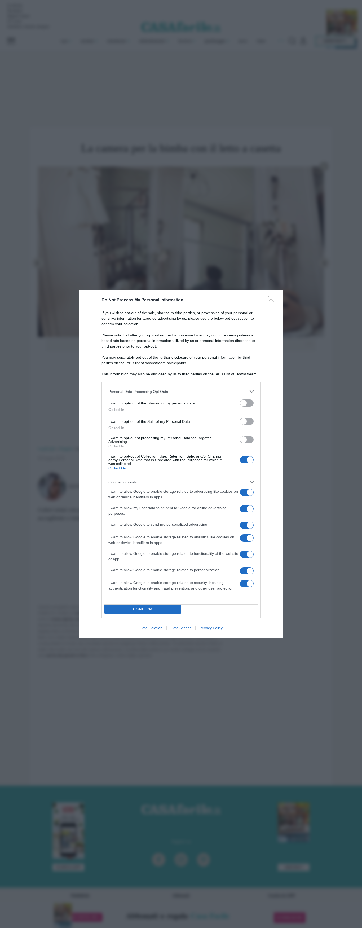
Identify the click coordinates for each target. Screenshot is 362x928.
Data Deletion (151, 628)
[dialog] (181, 464)
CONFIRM (143, 609)
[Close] (273, 300)
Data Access (181, 628)
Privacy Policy (211, 628)
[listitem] (181, 391)
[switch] (247, 403)
